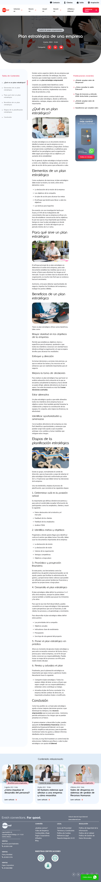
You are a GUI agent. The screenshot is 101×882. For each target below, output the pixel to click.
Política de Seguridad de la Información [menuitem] (88, 829)
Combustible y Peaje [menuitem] (42, 833)
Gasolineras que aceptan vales (86, 108)
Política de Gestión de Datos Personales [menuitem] (86, 837)
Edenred (54, 743)
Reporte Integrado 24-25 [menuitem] (66, 838)
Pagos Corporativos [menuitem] (42, 835)
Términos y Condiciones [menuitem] (65, 830)
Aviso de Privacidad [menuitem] (64, 828)
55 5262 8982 (8, 868)
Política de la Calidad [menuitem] (86, 833)
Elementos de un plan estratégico (12, 89)
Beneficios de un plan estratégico (12, 103)
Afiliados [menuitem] (38, 838)
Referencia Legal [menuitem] (63, 835)
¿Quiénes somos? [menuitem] (41, 828)
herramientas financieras (50, 725)
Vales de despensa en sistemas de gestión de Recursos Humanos (82, 792)
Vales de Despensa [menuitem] (42, 830)
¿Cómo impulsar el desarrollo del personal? (17, 791)
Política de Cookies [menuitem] (64, 833)
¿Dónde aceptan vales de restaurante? (84, 102)
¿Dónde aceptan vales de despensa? (84, 81)
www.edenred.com (74, 819)
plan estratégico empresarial (52, 80)
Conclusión (8, 117)
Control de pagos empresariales (50, 30)
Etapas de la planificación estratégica (13, 111)
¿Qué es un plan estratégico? (14, 83)
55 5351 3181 (8, 846)
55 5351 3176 (8, 857)
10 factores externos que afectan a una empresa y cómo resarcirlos (50, 792)
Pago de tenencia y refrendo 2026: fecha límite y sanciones (86, 95)
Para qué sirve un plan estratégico (12, 96)
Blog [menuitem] (36, 840)
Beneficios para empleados (17, 783)
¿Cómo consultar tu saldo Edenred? (84, 88)
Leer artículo (9, 800)
